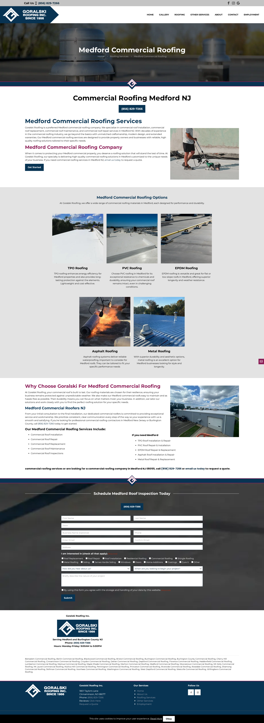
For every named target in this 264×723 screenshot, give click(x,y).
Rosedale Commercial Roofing (206, 666)
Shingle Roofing (186, 558)
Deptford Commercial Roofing (153, 661)
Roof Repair (94, 558)
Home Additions (154, 562)
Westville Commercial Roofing (191, 669)
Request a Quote (88, 704)
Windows (125, 562)
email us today (113, 160)
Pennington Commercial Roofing (113, 666)
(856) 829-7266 (48, 3)
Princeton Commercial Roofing (145, 666)
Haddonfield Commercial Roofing (215, 661)
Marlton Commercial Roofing (135, 664)
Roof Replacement (73, 558)
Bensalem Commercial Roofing (40, 659)
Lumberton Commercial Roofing (41, 664)
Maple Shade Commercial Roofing (103, 664)
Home (101, 56)
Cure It (185, 562)
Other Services (145, 701)
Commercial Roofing (162, 558)
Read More (156, 718)
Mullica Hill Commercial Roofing (80, 666)
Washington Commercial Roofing (123, 669)
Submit (68, 598)
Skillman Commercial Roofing (60, 669)
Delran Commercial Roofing (124, 661)
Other (197, 562)
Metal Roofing (71, 562)
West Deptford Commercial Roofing (158, 669)
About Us (142, 694)
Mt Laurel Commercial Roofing (49, 666)
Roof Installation (113, 558)
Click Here (95, 701)
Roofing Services (119, 56)
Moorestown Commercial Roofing (196, 664)
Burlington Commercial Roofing (160, 659)
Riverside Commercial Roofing (176, 666)
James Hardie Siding (105, 562)
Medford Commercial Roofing (164, 664)
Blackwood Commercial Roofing (99, 659)
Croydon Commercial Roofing (95, 661)
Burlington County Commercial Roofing (196, 659)
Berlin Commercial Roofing (69, 659)
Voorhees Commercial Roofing (91, 669)
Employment (144, 704)
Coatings (172, 562)
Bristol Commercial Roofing (130, 659)
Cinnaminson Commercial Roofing (63, 661)
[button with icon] (191, 692)
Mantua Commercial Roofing (72, 664)
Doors (138, 562)
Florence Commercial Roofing (183, 661)
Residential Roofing (136, 558)
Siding (86, 562)
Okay (169, 719)
